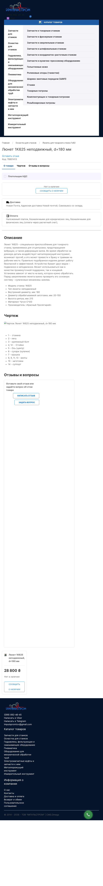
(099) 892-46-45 (15, 15)
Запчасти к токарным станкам (43, 30)
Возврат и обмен (13, 799)
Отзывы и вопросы (39, 165)
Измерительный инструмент (19, 773)
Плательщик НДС (17, 176)
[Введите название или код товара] (98, 22)
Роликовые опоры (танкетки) (43, 72)
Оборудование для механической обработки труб (16, 87)
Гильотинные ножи (37, 66)
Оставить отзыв (10, 156)
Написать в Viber (13, 718)
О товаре (9, 165)
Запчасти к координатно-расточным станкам (51, 54)
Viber (12, 18)
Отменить (21, 482)
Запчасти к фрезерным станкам (44, 36)
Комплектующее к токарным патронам (48, 96)
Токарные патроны (37, 90)
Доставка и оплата (14, 796)
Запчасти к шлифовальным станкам (46, 48)
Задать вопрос (42, 625)
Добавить (41, 554)
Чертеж (21, 165)
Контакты (9, 793)
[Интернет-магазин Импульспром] (18, 6)
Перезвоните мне (51, 863)
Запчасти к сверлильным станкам (45, 42)
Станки (31, 85)
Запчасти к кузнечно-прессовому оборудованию (53, 60)
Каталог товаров (52, 22)
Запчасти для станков (16, 735)
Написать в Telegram (15, 721)
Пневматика (14, 74)
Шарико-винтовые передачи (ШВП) (46, 79)
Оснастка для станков (16, 738)
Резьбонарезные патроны (41, 102)
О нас (7, 790)
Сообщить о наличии (51, 191)
